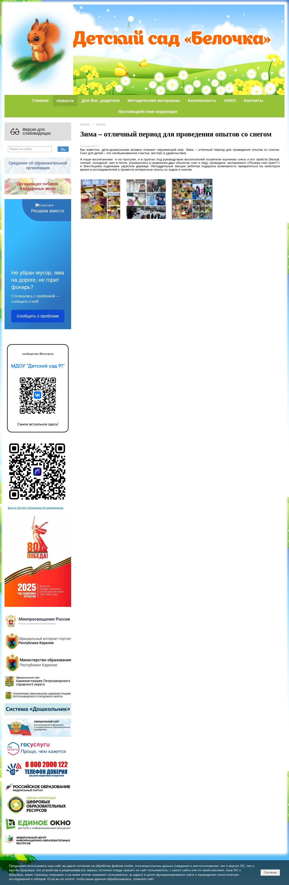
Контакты (253, 100)
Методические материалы (154, 100)
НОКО (230, 100)
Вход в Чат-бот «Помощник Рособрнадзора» (35, 508)
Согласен (270, 872)
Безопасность (202, 100)
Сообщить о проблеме (38, 316)
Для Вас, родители (101, 100)
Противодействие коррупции (147, 111)
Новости (65, 100)
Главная (40, 100)
